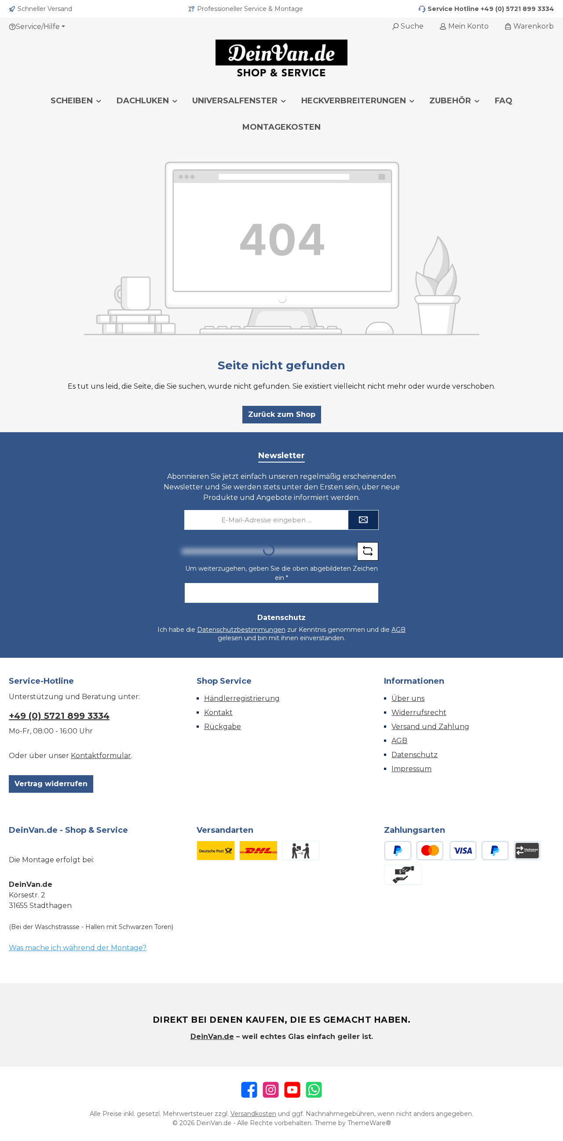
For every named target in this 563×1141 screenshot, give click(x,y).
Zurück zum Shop (281, 414)
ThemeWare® (369, 1123)
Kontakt (218, 712)
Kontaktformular (101, 755)
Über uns (407, 698)
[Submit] (363, 520)
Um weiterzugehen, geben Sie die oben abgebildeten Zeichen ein (281, 573)
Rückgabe (222, 726)
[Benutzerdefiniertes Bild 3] (300, 850)
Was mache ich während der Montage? (77, 948)
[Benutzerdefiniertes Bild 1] (216, 850)
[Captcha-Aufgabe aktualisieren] (367, 551)
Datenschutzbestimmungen (241, 630)
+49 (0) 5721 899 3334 (517, 9)
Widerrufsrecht (418, 712)
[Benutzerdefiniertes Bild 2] (258, 850)
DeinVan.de (212, 1036)
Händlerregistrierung (242, 698)
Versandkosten (253, 1114)
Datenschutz (414, 755)
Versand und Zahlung (430, 726)
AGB (398, 630)
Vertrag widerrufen (51, 784)
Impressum (411, 769)
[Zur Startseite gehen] (281, 59)
